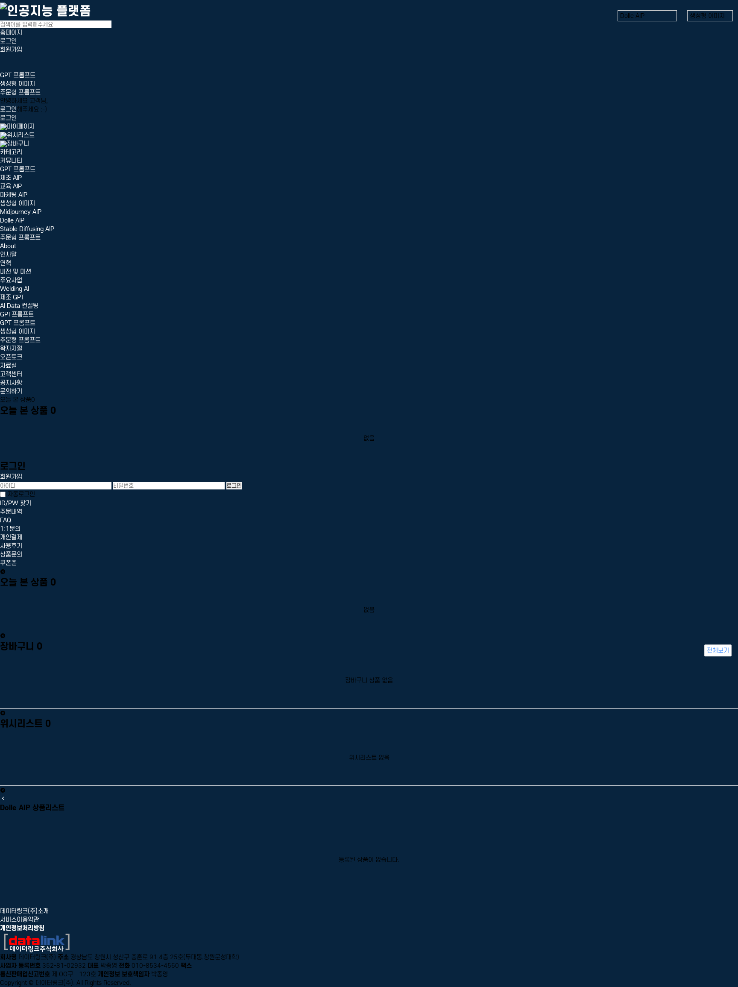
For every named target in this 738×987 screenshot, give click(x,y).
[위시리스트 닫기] (3, 790)
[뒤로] (3, 798)
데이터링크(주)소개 (24, 911)
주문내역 (11, 511)
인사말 (8, 254)
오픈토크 (11, 357)
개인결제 (11, 537)
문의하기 (11, 391)
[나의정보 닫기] (3, 572)
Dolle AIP (12, 220)
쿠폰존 (8, 563)
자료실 (8, 365)
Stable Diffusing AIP (27, 229)
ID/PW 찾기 (15, 503)
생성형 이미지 (17, 84)
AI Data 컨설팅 (19, 306)
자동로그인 (21, 494)
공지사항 (11, 383)
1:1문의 (10, 529)
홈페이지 (11, 32)
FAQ (5, 520)
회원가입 (11, 49)
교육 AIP (11, 186)
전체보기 (718, 650)
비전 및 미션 (15, 271)
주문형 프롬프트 (20, 92)
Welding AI (14, 289)
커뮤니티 (11, 160)
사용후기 (11, 546)
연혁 (5, 263)
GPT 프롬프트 (17, 75)
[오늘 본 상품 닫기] (3, 636)
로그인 (8, 41)
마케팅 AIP (13, 195)
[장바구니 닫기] (3, 713)
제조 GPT (12, 297)
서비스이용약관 (19, 919)
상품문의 (11, 554)
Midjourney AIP (20, 212)
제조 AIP (11, 178)
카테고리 (11, 152)
